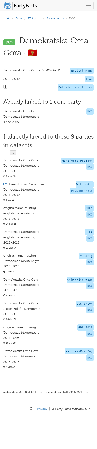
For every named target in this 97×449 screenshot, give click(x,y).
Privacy (42, 409)
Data (19, 18)
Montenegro (55, 18)
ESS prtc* (34, 18)
